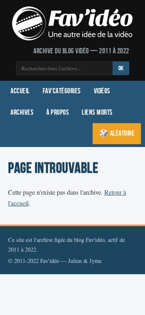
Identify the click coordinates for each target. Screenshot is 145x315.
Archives (21, 112)
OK (121, 68)
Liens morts (97, 112)
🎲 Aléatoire (117, 133)
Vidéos (102, 91)
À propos (57, 112)
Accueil (20, 91)
